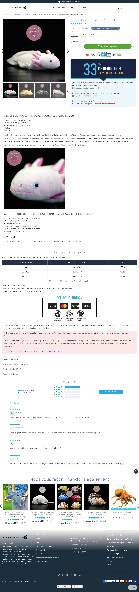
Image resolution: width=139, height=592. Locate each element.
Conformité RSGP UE (12, 369)
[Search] (117, 8)
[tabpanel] (10, 90)
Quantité (74, 42)
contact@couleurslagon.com (85, 541)
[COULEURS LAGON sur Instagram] (71, 575)
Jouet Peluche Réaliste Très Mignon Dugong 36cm (42, 514)
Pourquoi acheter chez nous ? (16, 364)
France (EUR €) (63, 586)
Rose (74, 35)
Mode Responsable (115, 557)
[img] (15, 409)
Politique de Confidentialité (118, 550)
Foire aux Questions (79, 545)
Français (76, 586)
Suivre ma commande (82, 538)
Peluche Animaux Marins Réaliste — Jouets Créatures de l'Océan (29, 14)
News (109, 565)
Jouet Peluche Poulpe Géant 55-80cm (123, 514)
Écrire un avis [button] (111, 392)
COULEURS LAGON (15, 581)
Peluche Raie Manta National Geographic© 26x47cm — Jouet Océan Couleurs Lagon (15, 515)
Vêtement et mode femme (47, 558)
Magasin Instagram (78, 548)
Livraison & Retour (11, 359)
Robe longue (41, 554)
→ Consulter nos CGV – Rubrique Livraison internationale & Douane (33, 351)
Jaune (83, 35)
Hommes (56, 8)
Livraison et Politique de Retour (120, 543)
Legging (39, 538)
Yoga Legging (42, 562)
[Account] (122, 8)
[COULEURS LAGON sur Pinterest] (67, 575)
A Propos (110, 561)
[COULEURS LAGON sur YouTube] (75, 575)
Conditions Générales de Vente (119, 539)
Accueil (5, 14)
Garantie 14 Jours (10, 374)
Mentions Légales (114, 554)
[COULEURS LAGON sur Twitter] (59, 575)
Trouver (82, 8)
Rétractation (112, 546)
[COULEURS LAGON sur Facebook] (63, 575)
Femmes (65, 8)
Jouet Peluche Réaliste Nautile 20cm (96, 514)
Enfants (74, 8)
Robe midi (40, 550)
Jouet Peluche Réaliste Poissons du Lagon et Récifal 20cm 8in (69, 515)
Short (38, 542)
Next (67, 50)
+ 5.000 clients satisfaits (70, 2)
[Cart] (127, 8)
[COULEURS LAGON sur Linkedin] (79, 575)
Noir (92, 35)
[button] (76, 24)
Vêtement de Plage (44, 546)
